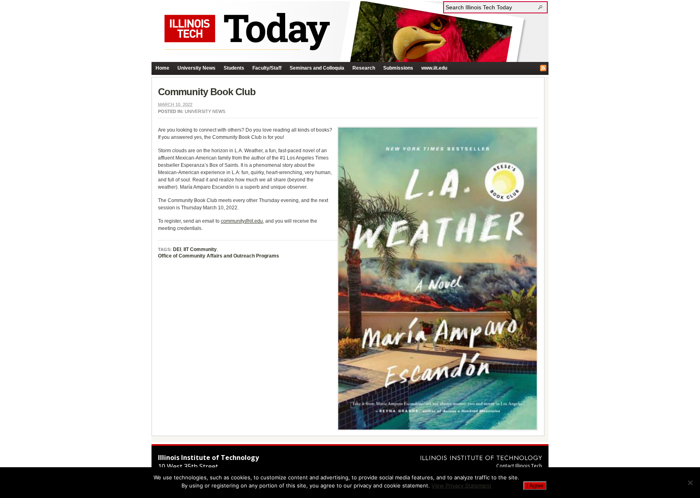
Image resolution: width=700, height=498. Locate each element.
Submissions (398, 68)
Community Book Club (207, 91)
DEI (177, 249)
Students (234, 68)
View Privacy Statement (461, 485)
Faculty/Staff (267, 68)
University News (196, 68)
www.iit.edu (434, 68)
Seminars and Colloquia (317, 68)
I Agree (535, 486)
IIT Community (200, 249)
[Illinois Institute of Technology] (481, 457)
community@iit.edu (242, 221)
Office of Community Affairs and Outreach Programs (218, 256)
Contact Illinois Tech (519, 465)
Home (162, 68)
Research (363, 68)
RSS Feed (543, 68)
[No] (690, 483)
